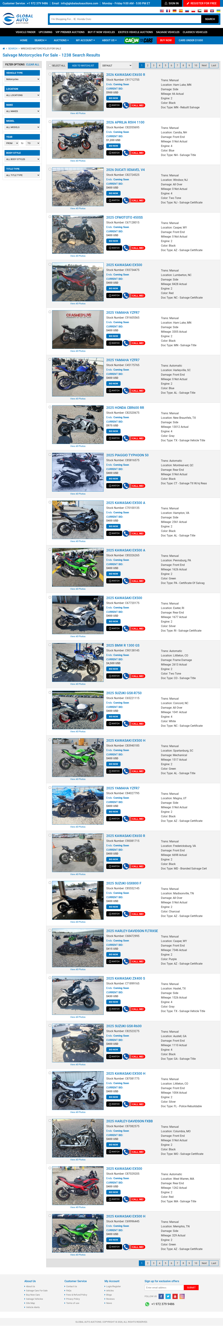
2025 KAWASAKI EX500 (124, 265)
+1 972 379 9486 (37, 3)
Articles (110, 1290)
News (109, 1303)
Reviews (110, 1299)
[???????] (187, 11)
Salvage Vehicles (167, 32)
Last (213, 65)
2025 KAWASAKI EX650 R (125, 836)
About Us (30, 1286)
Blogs (109, 1294)
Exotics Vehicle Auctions (135, 32)
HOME (23, 40)
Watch (116, 105)
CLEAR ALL (32, 64)
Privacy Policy (73, 1299)
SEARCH (39, 40)
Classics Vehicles (195, 32)
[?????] (212, 11)
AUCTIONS (60, 40)
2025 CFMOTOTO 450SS (124, 217)
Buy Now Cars (33, 1294)
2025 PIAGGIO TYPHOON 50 (127, 455)
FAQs (68, 1290)
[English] (162, 11)
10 (195, 65)
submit (191, 1287)
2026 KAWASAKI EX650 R (125, 75)
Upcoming (45, 32)
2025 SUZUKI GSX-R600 (124, 1026)
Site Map (30, 1303)
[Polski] (193, 11)
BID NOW (113, 98)
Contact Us (71, 1286)
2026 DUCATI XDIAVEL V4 (125, 170)
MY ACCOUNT (84, 40)
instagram (182, 1296)
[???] (206, 11)
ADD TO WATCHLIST (83, 65)
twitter (168, 1296)
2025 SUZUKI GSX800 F (123, 883)
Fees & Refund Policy (76, 1294)
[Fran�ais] (168, 11)
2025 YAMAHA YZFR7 (123, 313)
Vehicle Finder (25, 32)
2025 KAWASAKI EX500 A (125, 503)
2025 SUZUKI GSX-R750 (124, 693)
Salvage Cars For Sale (37, 1290)
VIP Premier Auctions (70, 32)
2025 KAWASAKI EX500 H (125, 741)
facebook (161, 1296)
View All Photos (78, 113)
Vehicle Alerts (33, 1307)
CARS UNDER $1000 (191, 40)
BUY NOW (166, 40)
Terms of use (72, 1303)
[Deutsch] (174, 11)
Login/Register (113, 1286)
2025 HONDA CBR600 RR (125, 408)
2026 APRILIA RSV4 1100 (125, 122)
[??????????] (218, 11)
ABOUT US (108, 40)
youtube (175, 1296)
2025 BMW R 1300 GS (122, 645)
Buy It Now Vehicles (101, 32)
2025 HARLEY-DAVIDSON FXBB (129, 1121)
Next (204, 65)
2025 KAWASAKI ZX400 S (125, 978)
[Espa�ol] (181, 11)
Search (210, 19)
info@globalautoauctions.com (79, 3)
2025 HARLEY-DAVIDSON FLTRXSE (132, 931)
